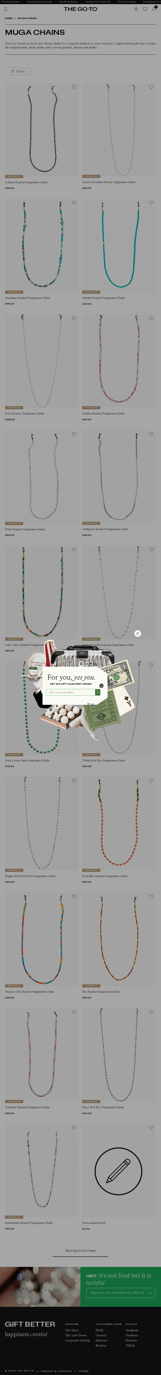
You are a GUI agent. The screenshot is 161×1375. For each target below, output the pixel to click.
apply (93, 704)
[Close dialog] (137, 633)
